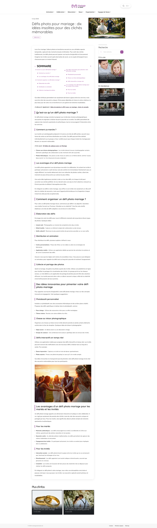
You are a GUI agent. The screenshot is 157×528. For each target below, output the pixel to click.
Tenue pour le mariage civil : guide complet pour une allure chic (110, 110)
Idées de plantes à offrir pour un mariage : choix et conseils (69, 107)
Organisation (104, 74)
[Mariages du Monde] (78, 6)
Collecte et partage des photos (47, 90)
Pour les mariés (72, 89)
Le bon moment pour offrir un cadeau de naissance (110, 77)
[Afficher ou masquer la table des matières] (71, 66)
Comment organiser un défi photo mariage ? (48, 80)
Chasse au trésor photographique (76, 78)
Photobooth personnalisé (74, 74)
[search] (123, 6)
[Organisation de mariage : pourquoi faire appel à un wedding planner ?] (79, 502)
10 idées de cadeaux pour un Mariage (55, 146)
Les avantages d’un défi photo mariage (49, 76)
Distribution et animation (45, 87)
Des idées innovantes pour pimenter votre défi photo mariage (77, 70)
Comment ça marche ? (44, 73)
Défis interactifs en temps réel (76, 81)
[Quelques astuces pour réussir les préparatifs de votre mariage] (47, 502)
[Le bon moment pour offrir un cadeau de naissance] (111, 71)
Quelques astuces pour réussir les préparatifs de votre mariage (46, 508)
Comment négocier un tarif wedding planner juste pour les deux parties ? (109, 95)
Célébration (37, 37)
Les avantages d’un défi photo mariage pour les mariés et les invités (77, 85)
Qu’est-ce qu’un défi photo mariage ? (46, 69)
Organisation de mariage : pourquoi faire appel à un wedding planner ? (78, 508)
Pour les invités (72, 93)
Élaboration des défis (44, 83)
